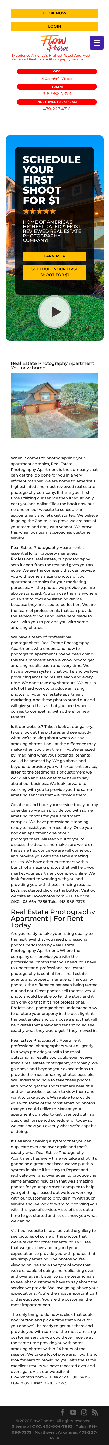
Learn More (54, 256)
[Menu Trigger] (97, 43)
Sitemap (20, 1426)
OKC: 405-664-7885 (52, 1426)
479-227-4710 (57, 105)
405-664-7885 (57, 75)
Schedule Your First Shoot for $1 (54, 272)
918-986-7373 (57, 90)
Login (54, 26)
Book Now (54, 13)
